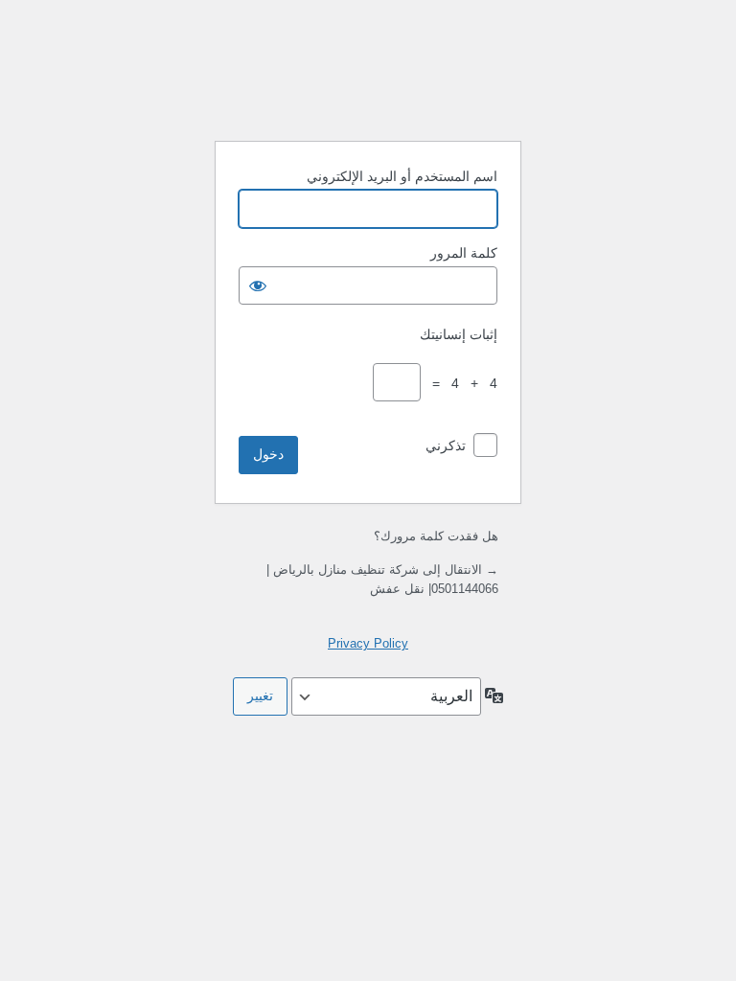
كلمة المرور (463, 253)
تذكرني (446, 445)
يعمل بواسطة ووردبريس (368, 76)
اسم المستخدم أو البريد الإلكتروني (402, 176)
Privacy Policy (368, 643)
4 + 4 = (461, 383)
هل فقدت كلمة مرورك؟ (436, 536)
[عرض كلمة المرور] (258, 285)
